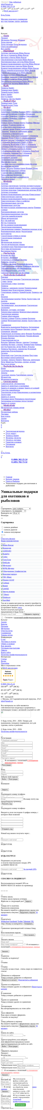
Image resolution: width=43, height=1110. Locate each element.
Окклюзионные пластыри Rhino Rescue (17, 60)
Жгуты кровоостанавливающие (14, 225)
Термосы (21, 40)
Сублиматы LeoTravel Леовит (19, 149)
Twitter (20, 921)
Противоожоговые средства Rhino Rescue (18, 62)
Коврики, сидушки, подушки (13, 310)
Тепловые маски (7, 399)
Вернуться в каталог (9, 980)
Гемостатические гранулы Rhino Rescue (17, 66)
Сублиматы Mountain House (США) (19, 137)
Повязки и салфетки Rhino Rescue (15, 79)
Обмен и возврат (8, 644)
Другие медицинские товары (13, 244)
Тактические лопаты (24, 375)
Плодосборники (16, 351)
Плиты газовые (21, 318)
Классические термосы (22, 290)
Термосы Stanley (7, 88)
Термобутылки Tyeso (9, 105)
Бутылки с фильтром (9, 257)
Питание (13, 40)
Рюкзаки (4, 277)
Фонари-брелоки (8, 338)
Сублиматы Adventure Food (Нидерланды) (18, 145)
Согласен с (23, 617)
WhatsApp (5, 921)
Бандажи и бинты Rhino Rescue (14, 57)
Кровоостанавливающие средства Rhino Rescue (20, 64)
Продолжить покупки (27, 912)
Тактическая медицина (15, 431)
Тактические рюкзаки (30, 279)
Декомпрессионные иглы (31, 229)
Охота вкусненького (9, 47)
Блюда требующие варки (25, 129)
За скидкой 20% (30, 869)
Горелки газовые (8, 318)
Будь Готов (5, 453)
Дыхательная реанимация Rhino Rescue (17, 81)
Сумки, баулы (6, 281)
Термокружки (6, 290)
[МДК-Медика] (7, 568)
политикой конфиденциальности (27, 617)
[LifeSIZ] (5, 589)
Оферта (4, 650)
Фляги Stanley (6, 94)
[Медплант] (6, 565)
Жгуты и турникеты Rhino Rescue (15, 55)
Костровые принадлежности (12, 358)
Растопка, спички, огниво (25, 362)
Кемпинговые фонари (16, 336)
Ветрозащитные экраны (17, 321)
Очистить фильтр (8, 539)
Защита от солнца (8, 403)
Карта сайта (6, 652)
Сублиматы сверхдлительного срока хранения (16, 154)
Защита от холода (8, 397)
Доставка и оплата (8, 642)
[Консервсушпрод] (9, 574)
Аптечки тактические (10, 186)
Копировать (28, 924)
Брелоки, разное (30, 329)
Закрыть (5, 790)
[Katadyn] (5, 554)
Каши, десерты (7, 168)
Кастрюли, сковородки (18, 349)
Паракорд (19, 329)
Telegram (26, 921)
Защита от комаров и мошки (12, 388)
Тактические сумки (9, 284)
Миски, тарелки (22, 342)
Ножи (3, 368)
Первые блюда (7, 123)
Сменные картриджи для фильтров (15, 273)
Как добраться (15, 2)
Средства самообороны (10, 390)
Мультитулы (6, 377)
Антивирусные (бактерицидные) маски (17, 247)
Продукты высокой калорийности (15, 177)
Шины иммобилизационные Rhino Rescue (18, 70)
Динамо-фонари (32, 336)
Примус (19, 360)
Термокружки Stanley (9, 90)
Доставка (4, 414)
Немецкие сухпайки (17, 116)
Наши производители (10, 541)
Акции (4, 418)
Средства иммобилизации (11, 216)
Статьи (4, 659)
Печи (3, 362)
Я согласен (20, 1105)
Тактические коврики (10, 314)
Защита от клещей (31, 388)
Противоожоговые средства (12, 203)
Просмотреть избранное (28, 980)
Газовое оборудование (10, 316)
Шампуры (10, 362)
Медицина (5, 40)
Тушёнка (29, 123)
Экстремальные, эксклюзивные (14, 305)
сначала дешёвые (11, 527)
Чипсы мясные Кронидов (11, 175)
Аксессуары (6, 394)
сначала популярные (12, 532)
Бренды (4, 624)
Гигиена (4, 353)
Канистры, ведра (14, 347)
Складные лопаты (8, 375)
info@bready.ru (7, 4)
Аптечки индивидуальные (30, 186)
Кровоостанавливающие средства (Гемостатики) (21, 194)
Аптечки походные (9, 190)
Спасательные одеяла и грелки (13, 236)
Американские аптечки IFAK (29, 190)
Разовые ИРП (24, 112)
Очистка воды (7, 631)
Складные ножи (7, 371)
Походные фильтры (25, 264)
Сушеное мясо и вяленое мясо (13, 173)
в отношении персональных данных (21, 761)
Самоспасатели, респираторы (13, 384)
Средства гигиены (21, 355)
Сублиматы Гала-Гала (30, 151)
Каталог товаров (12, 479)
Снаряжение (6, 325)
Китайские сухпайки (17, 114)
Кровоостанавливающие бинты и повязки (18, 199)
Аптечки (4, 184)
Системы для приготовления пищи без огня (19, 164)
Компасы (24, 327)
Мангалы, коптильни (31, 360)
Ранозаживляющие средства (12, 212)
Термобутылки (25, 292)
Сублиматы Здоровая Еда (11, 153)
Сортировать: (6, 509)
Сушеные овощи (8, 129)
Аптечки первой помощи (11, 188)
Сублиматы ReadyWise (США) (13, 144)
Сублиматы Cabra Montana (25, 140)
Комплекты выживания (10, 327)
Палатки (4, 297)
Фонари (29, 334)
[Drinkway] (6, 597)
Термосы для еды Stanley (11, 99)
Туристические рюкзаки (11, 279)
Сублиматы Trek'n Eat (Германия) (14, 136)
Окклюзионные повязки (11, 229)
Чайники (12, 342)
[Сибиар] (5, 583)
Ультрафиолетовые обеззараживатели (16, 268)
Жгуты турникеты (8, 223)
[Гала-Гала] (6, 560)
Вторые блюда (19, 123)
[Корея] (4, 586)
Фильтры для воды (8, 262)
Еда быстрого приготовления (13, 127)
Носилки (4, 240)
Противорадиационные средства (14, 214)
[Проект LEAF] (7, 580)
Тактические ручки (9, 392)
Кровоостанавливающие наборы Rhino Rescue (20, 68)
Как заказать (6, 646)
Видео (3, 661)
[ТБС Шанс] (6, 577)
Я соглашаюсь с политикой (21, 761)
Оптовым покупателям (10, 648)
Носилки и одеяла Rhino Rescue (14, 75)
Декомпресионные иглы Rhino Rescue (16, 73)
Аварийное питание (9, 157)
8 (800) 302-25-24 (8, 6)
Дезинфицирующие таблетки (13, 271)
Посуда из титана (8, 364)
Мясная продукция (8, 162)
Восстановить (29, 935)
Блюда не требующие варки (21, 131)
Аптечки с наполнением (32, 188)
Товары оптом (7, 635)
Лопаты (4, 373)
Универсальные (30, 288)
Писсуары (33, 355)
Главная (9, 477)
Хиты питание (7, 44)
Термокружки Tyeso (9, 103)
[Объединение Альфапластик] (13, 571)
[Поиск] (2, 455)
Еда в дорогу (11, 433)
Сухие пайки (6, 110)
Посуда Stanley (7, 97)
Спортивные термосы (10, 292)
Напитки (4, 170)
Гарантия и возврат (14, 442)
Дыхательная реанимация (11, 227)
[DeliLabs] (5, 563)
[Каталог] (2, 451)
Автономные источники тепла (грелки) (17, 401)
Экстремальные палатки (11, 299)
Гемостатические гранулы (11, 197)
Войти (4, 779)
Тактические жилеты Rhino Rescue (15, 84)
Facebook (13, 921)
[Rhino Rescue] (7, 545)
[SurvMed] (5, 600)
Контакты (5, 421)
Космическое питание (10, 166)
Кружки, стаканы (16, 344)
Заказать (5, 951)
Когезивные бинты (8, 251)
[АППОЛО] (6, 551)
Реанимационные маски (11, 231)
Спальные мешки (8, 303)
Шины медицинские (9, 218)
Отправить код (7, 829)
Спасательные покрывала (11, 238)
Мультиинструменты (9, 379)
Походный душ (7, 355)
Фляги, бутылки (28, 347)
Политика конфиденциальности (14, 655)
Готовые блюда (7, 120)
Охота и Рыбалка (13, 481)
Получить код (7, 804)
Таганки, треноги (8, 360)
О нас (3, 639)
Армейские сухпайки (9, 112)
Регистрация (6, 765)
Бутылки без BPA (8, 255)
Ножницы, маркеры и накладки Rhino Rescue (19, 77)
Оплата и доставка (13, 440)
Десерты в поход (8, 179)
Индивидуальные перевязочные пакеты (17, 207)
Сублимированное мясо (10, 151)
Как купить (5, 416)
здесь (20, 607)
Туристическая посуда (10, 340)
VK (32, 921)
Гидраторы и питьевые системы (14, 260)
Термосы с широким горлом (12, 288)
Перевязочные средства (10, 205)
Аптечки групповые (9, 192)
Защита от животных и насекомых (15, 386)
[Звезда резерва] (8, 592)
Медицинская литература (11, 242)
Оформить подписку (31, 614)
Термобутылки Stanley (10, 92)
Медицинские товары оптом (12, 408)
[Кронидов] (6, 548)
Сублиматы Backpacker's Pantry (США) (17, 142)
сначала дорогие (10, 530)
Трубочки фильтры (8, 264)
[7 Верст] (5, 594)
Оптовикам (10, 444)
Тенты (23, 299)
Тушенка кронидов (16, 125)
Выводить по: (7, 513)
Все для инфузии (8, 221)
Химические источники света (13, 334)
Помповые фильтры (31, 266)
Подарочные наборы (17, 170)
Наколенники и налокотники (29, 392)
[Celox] (4, 557)
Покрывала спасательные (25, 399)
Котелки (4, 342)
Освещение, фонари (9, 331)
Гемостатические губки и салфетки (15, 201)
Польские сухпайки (17, 118)
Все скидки (5, 49)
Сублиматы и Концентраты (12, 134)
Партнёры (5, 663)
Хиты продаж (6, 42)
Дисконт (4, 38)
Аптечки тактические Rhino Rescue (15, 53)
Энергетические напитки (11, 160)
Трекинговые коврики (10, 312)
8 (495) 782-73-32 (19, 462)
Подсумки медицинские (11, 249)
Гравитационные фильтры (11, 266)
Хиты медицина (20, 44)
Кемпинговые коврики (29, 312)
